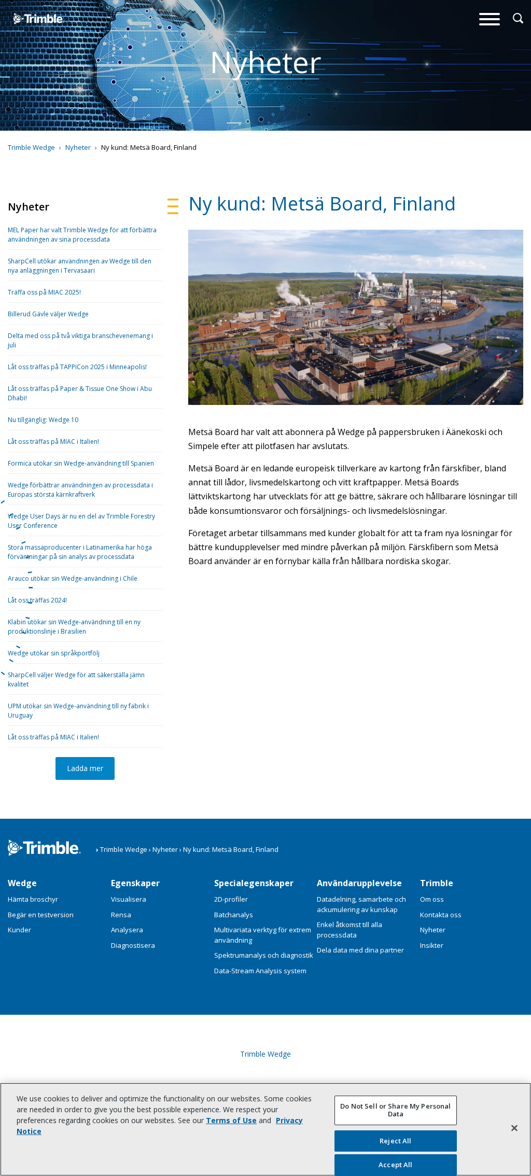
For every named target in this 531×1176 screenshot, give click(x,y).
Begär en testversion (41, 914)
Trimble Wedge (28, 38)
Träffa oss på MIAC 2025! (44, 292)
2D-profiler (231, 899)
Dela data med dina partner (360, 950)
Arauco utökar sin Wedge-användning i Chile (72, 578)
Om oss (432, 899)
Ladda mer (85, 768)
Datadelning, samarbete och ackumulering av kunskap (361, 904)
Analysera (127, 929)
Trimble (436, 883)
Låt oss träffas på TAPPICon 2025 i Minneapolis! (77, 366)
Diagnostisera (133, 945)
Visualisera (128, 899)
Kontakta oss (441, 914)
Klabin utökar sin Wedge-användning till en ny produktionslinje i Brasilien (74, 627)
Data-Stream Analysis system (260, 970)
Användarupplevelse (359, 883)
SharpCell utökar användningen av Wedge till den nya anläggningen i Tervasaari (79, 266)
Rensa (121, 914)
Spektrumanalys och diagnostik (263, 955)
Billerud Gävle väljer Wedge (48, 314)
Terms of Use (231, 1120)
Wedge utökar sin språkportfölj (54, 653)
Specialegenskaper (254, 883)
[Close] (514, 1127)
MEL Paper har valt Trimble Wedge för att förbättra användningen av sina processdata (82, 235)
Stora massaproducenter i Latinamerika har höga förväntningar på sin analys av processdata (80, 552)
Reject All (395, 1140)
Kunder (19, 929)
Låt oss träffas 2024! (37, 600)
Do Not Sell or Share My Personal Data (395, 1110)
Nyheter (432, 929)
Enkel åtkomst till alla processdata (349, 930)
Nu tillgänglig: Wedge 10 (43, 419)
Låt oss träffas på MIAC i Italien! (53, 441)
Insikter (431, 945)
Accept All (395, 1164)
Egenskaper (135, 883)
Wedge (22, 883)
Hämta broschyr (33, 899)
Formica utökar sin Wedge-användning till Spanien (81, 463)
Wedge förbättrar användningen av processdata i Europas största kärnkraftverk (80, 490)
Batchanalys (233, 914)
